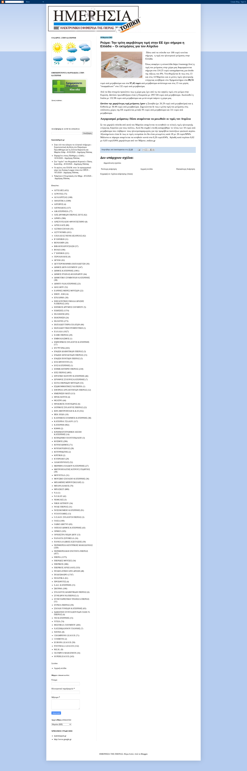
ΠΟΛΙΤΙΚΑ (59, 578)
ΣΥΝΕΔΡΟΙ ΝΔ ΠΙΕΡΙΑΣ (65, 595)
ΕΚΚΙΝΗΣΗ (59, 318)
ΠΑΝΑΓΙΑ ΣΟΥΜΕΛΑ (64, 538)
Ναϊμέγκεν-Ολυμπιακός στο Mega (68, 176)
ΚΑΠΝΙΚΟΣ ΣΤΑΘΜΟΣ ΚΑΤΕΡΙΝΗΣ (70, 418)
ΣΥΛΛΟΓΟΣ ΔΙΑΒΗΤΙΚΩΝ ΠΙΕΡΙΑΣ (70, 592)
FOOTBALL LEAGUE (64, 646)
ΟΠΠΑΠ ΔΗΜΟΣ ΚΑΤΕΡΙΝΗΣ (67, 528)
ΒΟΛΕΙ (57, 250)
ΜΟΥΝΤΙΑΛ (59, 475)
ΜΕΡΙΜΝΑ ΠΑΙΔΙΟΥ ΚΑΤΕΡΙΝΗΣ (69, 466)
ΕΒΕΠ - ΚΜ (59, 294)
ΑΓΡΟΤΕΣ (58, 194)
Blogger (144, 754)
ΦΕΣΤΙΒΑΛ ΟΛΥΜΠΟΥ (65, 625)
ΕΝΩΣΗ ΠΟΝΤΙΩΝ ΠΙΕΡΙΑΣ (67, 358)
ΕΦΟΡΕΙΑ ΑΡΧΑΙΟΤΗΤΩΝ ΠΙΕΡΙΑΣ (70, 390)
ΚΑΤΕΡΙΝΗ (59, 425)
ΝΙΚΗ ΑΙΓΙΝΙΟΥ (61, 503)
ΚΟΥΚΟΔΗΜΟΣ (61, 445)
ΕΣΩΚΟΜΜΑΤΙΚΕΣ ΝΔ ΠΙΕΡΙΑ (68, 386)
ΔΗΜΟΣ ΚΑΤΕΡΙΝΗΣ (63, 271)
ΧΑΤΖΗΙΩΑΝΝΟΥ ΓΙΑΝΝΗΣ (67, 628)
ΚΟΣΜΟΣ (58, 441)
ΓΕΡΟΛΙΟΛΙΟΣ (61, 257)
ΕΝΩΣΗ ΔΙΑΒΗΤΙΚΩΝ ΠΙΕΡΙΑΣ (68, 351)
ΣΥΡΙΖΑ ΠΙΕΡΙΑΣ (62, 605)
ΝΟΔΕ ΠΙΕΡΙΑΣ (61, 507)
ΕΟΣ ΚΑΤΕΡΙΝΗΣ (62, 365)
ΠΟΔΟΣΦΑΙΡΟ (60, 575)
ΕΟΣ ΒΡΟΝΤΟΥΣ (62, 362)
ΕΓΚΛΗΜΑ (59, 297)
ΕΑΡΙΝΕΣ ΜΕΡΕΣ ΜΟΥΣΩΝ (66, 291)
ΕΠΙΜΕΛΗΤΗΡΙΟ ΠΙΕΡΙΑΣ (66, 369)
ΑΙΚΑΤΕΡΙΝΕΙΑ (61, 211)
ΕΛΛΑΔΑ (58, 331)
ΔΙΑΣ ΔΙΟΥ (59, 287)
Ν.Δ (55, 493)
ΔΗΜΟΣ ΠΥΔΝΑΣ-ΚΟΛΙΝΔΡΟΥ (68, 274)
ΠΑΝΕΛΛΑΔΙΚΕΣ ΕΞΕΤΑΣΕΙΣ (68, 542)
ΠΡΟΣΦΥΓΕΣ (60, 581)
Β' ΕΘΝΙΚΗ (59, 239)
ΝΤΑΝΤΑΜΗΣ (60, 514)
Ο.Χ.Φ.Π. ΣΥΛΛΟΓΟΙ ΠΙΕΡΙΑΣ (67, 517)
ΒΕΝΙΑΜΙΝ (59, 243)
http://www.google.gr (62, 739)
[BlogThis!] (146, 149)
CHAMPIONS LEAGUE (64, 635)
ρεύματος (180, 55)
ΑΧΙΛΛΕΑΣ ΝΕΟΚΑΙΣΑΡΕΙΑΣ (68, 236)
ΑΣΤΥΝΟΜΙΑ (60, 232)
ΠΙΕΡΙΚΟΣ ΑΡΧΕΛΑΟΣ (64, 567)
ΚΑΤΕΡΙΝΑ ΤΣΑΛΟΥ (63, 421)
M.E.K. (57, 649)
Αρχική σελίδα (146, 169)
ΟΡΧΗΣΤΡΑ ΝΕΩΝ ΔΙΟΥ (65, 535)
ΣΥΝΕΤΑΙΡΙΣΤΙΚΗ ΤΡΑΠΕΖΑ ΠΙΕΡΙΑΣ (71, 599)
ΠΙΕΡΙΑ (57, 557)
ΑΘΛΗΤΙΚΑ (59, 201)
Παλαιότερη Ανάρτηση (185, 169)
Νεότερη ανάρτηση (109, 169)
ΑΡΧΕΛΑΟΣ (59, 225)
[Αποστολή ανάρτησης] (139, 149)
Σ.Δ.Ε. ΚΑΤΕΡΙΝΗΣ (62, 585)
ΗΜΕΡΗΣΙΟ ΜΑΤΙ (62, 393)
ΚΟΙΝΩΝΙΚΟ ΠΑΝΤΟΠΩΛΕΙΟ (68, 438)
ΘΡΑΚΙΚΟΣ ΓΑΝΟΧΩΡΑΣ (65, 404)
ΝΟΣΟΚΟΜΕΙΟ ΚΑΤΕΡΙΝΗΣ (67, 510)
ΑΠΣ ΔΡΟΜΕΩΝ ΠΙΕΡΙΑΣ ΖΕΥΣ (68, 215)
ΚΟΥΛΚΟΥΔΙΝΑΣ (62, 448)
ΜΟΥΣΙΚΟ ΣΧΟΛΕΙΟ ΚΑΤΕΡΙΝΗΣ (69, 479)
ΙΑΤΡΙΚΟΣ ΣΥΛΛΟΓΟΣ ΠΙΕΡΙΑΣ (68, 407)
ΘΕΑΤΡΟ (58, 400)
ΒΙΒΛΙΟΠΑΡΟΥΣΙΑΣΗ (64, 246)
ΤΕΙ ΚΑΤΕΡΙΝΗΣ (61, 618)
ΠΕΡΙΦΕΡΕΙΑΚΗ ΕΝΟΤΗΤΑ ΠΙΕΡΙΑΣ (71, 551)
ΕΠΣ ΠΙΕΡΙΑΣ (60, 372)
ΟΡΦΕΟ (57, 531)
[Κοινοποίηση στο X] (148, 149)
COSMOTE (59, 639)
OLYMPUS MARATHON (65, 653)
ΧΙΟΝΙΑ (57, 632)
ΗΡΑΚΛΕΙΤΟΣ (60, 397)
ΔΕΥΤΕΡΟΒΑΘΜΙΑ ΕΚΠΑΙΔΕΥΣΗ (70, 264)
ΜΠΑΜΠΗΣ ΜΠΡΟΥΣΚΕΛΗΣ (67, 482)
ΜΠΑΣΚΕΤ (59, 489)
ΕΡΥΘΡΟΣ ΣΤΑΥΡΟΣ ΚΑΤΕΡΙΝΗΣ (69, 379)
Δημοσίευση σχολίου (112, 163)
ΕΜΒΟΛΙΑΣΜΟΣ (61, 338)
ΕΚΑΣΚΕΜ (59, 314)
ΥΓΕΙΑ (57, 621)
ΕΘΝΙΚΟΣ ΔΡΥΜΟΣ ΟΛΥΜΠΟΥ (68, 307)
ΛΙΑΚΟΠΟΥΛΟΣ (61, 462)
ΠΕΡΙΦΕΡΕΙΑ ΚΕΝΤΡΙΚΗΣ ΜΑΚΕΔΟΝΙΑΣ (73, 545)
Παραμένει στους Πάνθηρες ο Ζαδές (69, 156)
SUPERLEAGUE (61, 656)
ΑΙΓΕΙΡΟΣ (58, 204)
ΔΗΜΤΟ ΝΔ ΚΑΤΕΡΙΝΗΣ (65, 284)
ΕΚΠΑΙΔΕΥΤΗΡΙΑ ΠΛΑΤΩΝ (67, 324)
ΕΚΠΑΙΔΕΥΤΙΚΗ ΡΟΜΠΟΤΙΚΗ (68, 328)
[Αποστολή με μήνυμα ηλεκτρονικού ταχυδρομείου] (143, 149)
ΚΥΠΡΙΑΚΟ (59, 459)
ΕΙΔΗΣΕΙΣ (58, 310)
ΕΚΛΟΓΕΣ (58, 321)
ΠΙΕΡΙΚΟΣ (58, 564)
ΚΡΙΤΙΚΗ (58, 455)
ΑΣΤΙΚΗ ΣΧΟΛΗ (61, 229)
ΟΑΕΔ (57, 521)
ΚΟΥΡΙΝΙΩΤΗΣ (61, 452)
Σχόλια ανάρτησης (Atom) (122, 174)
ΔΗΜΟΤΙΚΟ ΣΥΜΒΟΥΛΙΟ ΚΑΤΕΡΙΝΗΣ (72, 278)
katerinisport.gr (60, 736)
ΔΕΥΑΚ (57, 260)
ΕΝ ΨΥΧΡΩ (59, 348)
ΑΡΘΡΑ (57, 218)
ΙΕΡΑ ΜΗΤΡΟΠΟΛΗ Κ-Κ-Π (66, 411)
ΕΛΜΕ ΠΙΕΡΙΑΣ (61, 335)
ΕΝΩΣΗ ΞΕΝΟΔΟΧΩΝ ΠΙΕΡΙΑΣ (68, 355)
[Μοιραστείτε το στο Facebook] (151, 149)
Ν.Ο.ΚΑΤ (58, 496)
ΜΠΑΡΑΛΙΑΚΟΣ (61, 486)
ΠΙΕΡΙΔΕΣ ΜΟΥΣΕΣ (63, 561)
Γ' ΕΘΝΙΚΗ (59, 253)
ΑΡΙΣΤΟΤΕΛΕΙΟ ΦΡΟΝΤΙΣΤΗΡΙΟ (69, 222)
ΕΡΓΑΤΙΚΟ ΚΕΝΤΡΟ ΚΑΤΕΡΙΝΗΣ (69, 376)
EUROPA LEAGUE (62, 642)
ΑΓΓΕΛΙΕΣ (59, 190)
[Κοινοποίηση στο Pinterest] (153, 149)
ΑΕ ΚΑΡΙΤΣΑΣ (60, 197)
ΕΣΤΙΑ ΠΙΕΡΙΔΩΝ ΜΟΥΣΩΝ (67, 383)
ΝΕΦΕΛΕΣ (59, 500)
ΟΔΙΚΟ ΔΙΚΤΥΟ (61, 524)
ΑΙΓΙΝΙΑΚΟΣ (60, 208)
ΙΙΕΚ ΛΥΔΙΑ (59, 414)
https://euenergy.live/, (183, 64)
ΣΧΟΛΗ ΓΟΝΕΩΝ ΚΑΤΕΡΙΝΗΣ (68, 608)
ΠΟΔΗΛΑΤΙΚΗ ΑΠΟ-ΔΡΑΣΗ (67, 571)
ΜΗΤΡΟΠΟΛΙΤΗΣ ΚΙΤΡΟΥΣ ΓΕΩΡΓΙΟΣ (72, 469)
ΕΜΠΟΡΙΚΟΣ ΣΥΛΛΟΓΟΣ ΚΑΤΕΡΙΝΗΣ (71, 342)
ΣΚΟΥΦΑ (58, 588)
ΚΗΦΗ (57, 428)
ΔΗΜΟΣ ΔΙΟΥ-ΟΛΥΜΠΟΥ (66, 267)
